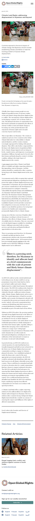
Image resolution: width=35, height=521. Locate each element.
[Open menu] (32, 3)
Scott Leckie (6, 57)
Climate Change (6, 424)
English (7, 512)
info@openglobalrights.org (11, 494)
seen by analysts (18, 241)
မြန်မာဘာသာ (4, 59)
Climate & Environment (24, 424)
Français (14, 512)
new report (6, 164)
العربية (27, 512)
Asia (14, 424)
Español (21, 512)
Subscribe (16, 502)
